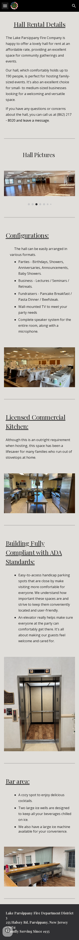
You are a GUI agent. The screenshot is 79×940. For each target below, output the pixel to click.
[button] (5, 6)
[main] (39, 24)
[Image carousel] (39, 188)
